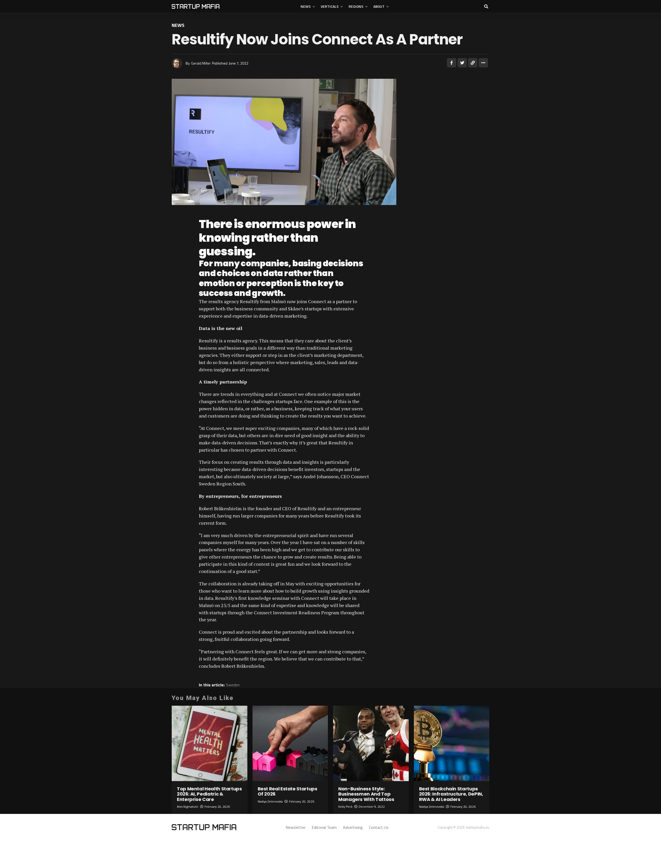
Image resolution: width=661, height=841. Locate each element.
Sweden (233, 685)
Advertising (353, 827)
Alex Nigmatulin (187, 806)
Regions (356, 6)
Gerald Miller (201, 63)
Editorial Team (324, 827)
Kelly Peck (345, 806)
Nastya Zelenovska (270, 801)
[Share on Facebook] (451, 62)
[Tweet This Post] (462, 62)
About (378, 6)
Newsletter (295, 827)
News (306, 6)
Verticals (330, 6)
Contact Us (379, 827)
